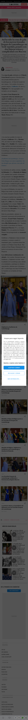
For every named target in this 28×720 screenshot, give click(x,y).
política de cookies (19, 358)
